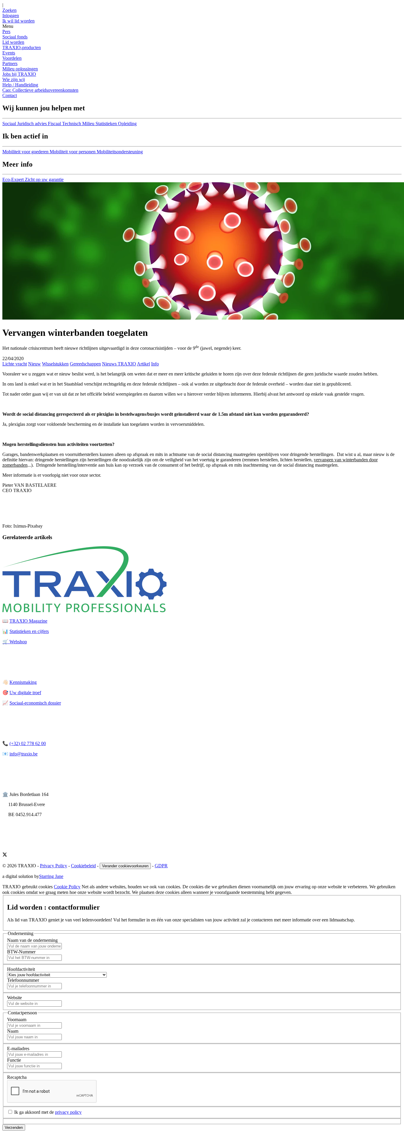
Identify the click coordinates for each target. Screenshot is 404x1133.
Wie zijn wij (13, 79)
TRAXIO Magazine (28, 620)
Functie (14, 1060)
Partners (9, 63)
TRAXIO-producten (21, 47)
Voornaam (16, 1019)
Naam (12, 1031)
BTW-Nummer (21, 951)
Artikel (143, 363)
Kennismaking (23, 682)
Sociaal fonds (15, 36)
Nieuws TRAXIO (119, 363)
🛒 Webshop (14, 641)
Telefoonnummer (23, 980)
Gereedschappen (85, 363)
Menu (7, 26)
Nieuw (34, 363)
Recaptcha (17, 1077)
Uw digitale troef (25, 692)
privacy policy (68, 1112)
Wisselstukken (55, 363)
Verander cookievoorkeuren (125, 866)
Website (14, 997)
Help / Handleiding (20, 84)
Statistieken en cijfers (29, 631)
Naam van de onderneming (32, 940)
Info (155, 363)
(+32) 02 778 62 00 (27, 743)
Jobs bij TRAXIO (19, 74)
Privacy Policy (53, 865)
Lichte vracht (14, 363)
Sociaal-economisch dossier (35, 702)
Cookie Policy (67, 886)
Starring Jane (51, 876)
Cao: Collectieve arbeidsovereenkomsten (40, 90)
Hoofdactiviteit (21, 969)
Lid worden (13, 42)
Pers (6, 31)
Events (8, 52)
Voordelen (12, 58)
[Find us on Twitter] (4, 855)
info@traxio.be (23, 753)
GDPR (161, 865)
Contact (9, 95)
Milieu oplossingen (20, 68)
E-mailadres (18, 1048)
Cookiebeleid (83, 865)
